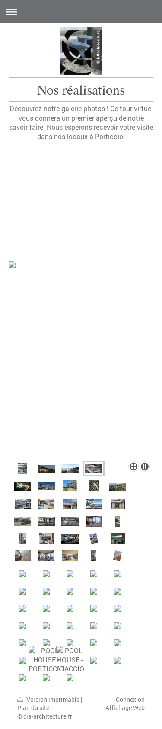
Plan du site (33, 707)
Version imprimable (53, 699)
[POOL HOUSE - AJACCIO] (70, 659)
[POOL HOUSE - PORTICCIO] (46, 659)
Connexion (130, 699)
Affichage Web (125, 707)
